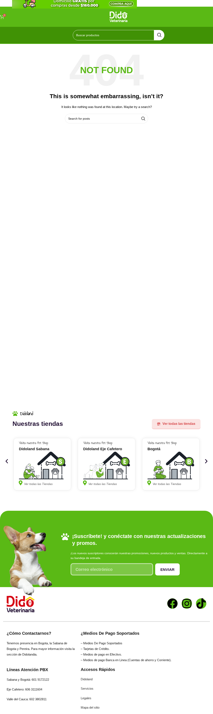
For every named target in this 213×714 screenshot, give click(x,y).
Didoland (87, 679)
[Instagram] (187, 603)
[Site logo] (119, 16)
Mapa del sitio (90, 707)
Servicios (87, 688)
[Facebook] (172, 603)
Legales (86, 698)
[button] (7, 461)
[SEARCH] (159, 35)
